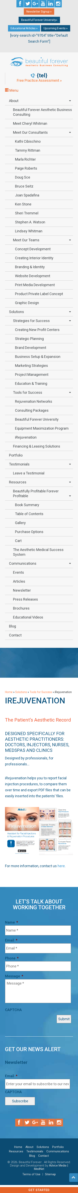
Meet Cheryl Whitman (30, 123)
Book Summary (27, 505)
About (13, 101)
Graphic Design (27, 303)
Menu (13, 90)
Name (11, 922)
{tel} (42, 76)
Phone (12, 958)
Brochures (21, 608)
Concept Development (33, 249)
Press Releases (25, 599)
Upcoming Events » (56, 28)
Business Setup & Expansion (37, 356)
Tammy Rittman (27, 150)
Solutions (16, 312)
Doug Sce (22, 177)
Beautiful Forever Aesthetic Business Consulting (42, 112)
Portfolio (16, 455)
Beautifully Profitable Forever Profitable (36, 493)
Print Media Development (35, 285)
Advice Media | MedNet (51, 1167)
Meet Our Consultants (30, 132)
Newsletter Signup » (39, 11)
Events (18, 572)
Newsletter (22, 590)
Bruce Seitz (24, 186)
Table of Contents (29, 514)
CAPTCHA (13, 1010)
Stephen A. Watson (30, 222)
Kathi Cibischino (28, 141)
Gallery (20, 523)
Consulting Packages (32, 410)
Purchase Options (29, 532)
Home (9, 692)
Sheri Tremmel (26, 213)
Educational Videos (28, 617)
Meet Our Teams (26, 240)
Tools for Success (27, 392)
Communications (22, 563)
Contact (15, 635)
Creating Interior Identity (34, 258)
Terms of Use (31, 1174)
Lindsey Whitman (28, 231)
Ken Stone (23, 204)
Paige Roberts (26, 168)
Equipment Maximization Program (42, 428)
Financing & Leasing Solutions (36, 446)
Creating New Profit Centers (37, 330)
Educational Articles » (24, 28)
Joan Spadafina (27, 195)
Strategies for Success (31, 321)
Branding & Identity (30, 267)
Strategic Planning (29, 339)
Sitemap (50, 1174)
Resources (17, 482)
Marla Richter (25, 159)
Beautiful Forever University (37, 419)
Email (11, 940)
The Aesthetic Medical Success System (38, 552)
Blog (12, 626)
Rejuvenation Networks (33, 401)
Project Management (31, 374)
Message (14, 976)
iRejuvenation (26, 437)
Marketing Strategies (31, 365)
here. (62, 866)
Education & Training (31, 383)
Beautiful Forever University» (39, 20)
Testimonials (19, 464)
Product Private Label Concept (39, 294)
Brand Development (30, 348)
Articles (19, 581)
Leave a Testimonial (28, 473)
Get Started (39, 1190)
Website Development (32, 276)
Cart (18, 541)
